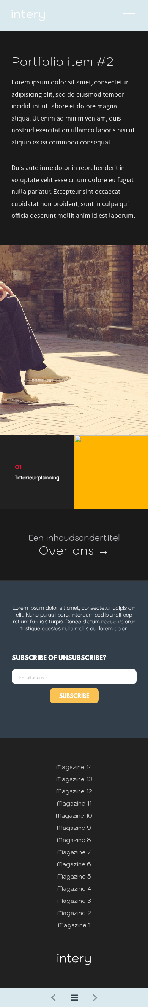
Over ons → (74, 550)
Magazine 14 (74, 767)
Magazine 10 (74, 815)
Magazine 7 (74, 852)
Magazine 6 (74, 864)
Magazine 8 (74, 840)
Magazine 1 (74, 925)
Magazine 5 (74, 876)
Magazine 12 (74, 791)
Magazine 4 (74, 888)
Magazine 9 (74, 827)
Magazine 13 (74, 779)
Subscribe (74, 695)
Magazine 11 (74, 803)
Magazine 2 (74, 913)
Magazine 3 (74, 900)
